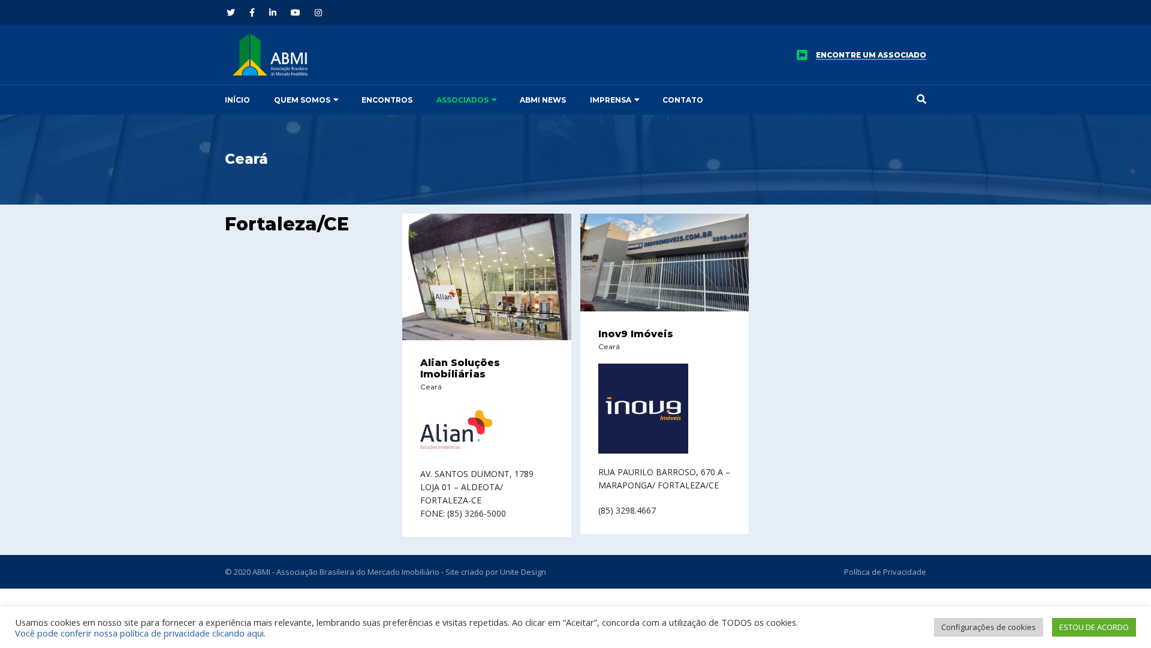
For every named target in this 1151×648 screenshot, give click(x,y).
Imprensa (610, 99)
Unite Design (523, 571)
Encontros (386, 99)
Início (237, 99)
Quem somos (302, 99)
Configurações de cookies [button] (988, 627)
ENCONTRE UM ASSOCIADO (871, 55)
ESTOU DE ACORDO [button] (1094, 627)
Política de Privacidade (885, 571)
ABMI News (543, 99)
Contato (682, 99)
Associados (462, 99)
